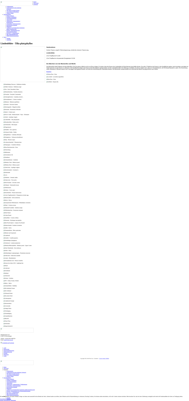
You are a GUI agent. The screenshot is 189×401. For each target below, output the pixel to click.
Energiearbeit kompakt (11, 25)
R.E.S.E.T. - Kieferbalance (12, 33)
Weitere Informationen (5, 400)
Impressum (6, 354)
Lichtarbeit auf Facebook (8, 343)
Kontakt (5, 353)
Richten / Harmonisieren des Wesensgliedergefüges (13, 31)
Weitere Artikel (10, 13)
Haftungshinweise (8, 352)
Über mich (36, 3)
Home (35, 1)
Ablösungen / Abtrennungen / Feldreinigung (16, 384)
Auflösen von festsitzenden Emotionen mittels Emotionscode (15, 28)
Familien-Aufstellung (11, 17)
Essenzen (36, 4)
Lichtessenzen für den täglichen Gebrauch (16, 372)
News (5, 37)
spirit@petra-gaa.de (8, 340)
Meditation (9, 26)
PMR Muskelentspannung (12, 35)
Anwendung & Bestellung (12, 11)
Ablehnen (8, 399)
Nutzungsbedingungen (9, 350)
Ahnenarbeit (9, 19)
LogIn (5, 356)
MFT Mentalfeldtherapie (12, 34)
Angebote (8, 39)
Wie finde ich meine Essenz (12, 10)
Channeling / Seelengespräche (13, 23)
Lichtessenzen (9, 6)
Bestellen (48, 71)
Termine (8, 38)
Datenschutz (6, 349)
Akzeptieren (3, 399)
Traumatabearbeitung (11, 18)
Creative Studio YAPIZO (104, 358)
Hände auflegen (10, 15)
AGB (5, 348)
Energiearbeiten (7, 14)
